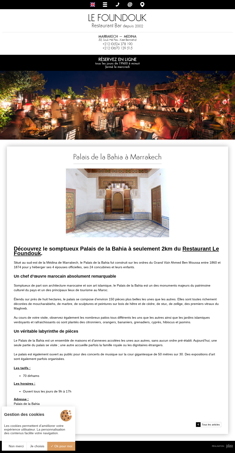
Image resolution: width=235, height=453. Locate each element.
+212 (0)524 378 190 (117, 44)
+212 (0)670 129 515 (117, 48)
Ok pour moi (62, 446)
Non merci (16, 446)
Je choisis (37, 446)
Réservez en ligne (117, 62)
